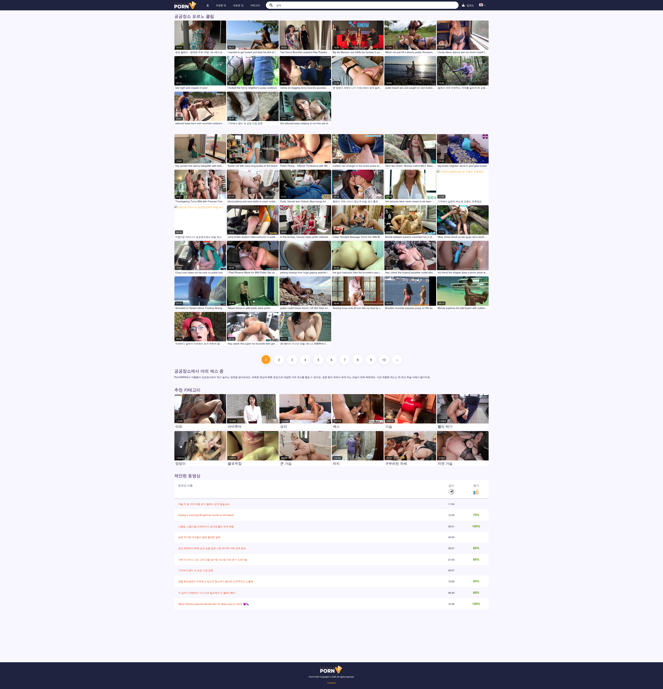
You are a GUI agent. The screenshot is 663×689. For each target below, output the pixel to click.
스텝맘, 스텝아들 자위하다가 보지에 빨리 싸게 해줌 (206, 526)
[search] (269, 5)
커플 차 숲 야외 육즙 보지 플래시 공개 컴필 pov (203, 504)
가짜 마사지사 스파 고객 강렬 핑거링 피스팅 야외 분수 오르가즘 (212, 559)
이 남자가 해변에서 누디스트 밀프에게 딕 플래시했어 (207, 592)
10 (384, 359)
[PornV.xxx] (185, 5)
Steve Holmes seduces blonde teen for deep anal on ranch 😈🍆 (213, 604)
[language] (482, 5)
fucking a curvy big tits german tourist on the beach (206, 515)
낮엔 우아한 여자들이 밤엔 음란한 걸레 (199, 537)
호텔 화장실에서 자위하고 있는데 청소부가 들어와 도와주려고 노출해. (216, 581)
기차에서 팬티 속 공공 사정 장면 (195, 570)
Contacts (331, 682)
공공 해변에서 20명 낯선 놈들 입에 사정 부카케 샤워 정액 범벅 (212, 548)
